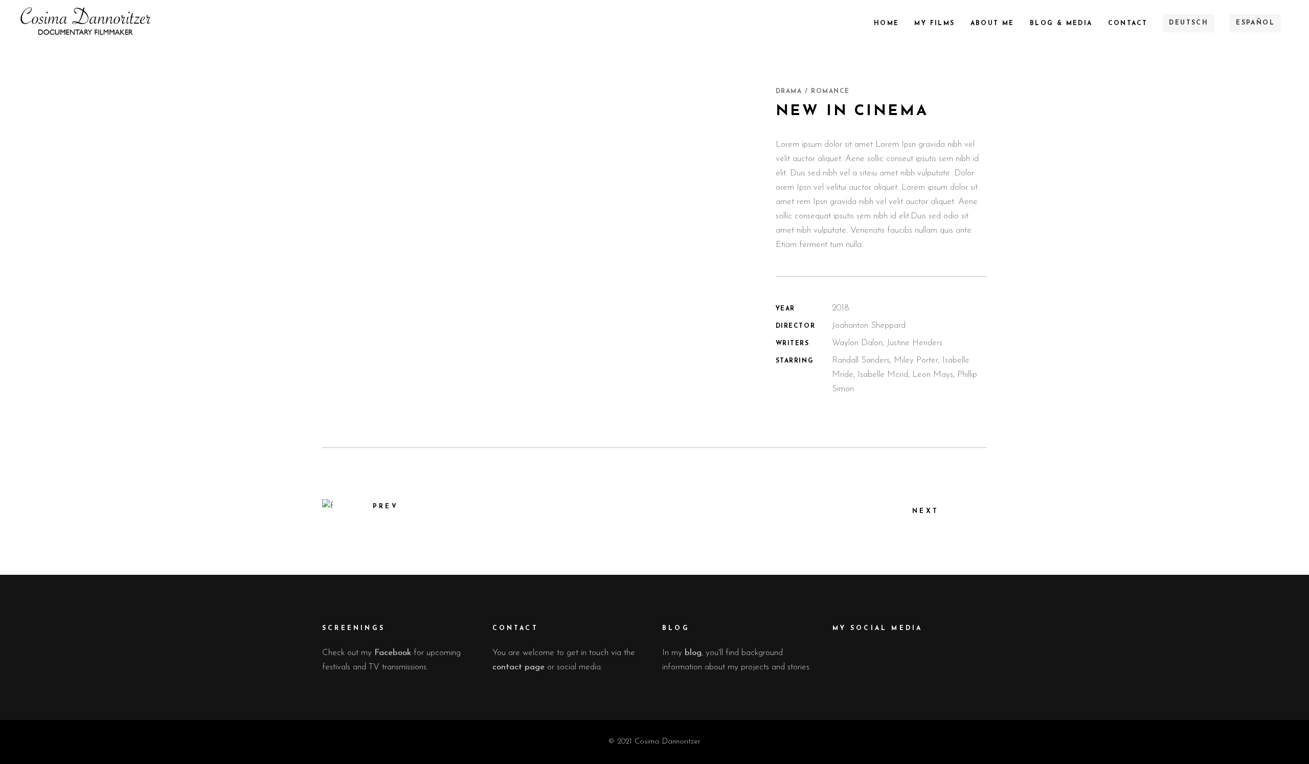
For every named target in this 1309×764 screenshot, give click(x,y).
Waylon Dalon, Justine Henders (887, 343)
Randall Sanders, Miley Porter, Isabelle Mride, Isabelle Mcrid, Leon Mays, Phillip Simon (904, 374)
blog (693, 652)
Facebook (392, 652)
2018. (841, 308)
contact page (518, 667)
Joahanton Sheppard (869, 325)
